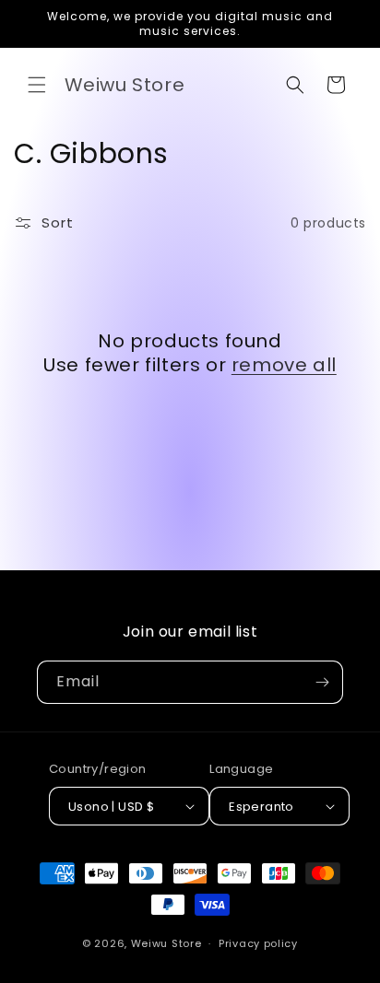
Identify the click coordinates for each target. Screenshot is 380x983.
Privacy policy (258, 943)
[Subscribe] (322, 682)
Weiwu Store (166, 943)
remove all (284, 365)
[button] (37, 84)
